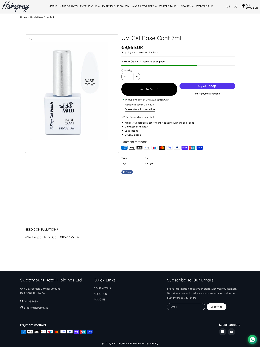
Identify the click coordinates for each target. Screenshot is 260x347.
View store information (140, 109)
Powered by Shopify (146, 343)
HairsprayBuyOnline (123, 343)
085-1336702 (69, 237)
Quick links (105, 280)
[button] (90, 6)
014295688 (31, 301)
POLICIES (99, 299)
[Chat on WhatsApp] (252, 339)
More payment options (207, 93)
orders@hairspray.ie (36, 307)
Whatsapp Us (36, 237)
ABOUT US (100, 293)
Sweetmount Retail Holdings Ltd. (51, 280)
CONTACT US (102, 288)
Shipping (126, 52)
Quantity (126, 70)
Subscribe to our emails (190, 280)
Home (23, 17)
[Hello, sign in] (235, 6)
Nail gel (149, 163)
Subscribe (216, 306)
